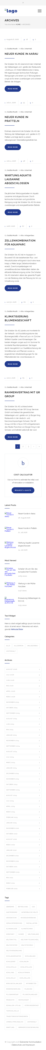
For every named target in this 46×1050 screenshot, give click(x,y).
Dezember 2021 (23, 856)
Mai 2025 (23, 729)
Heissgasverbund (28, 918)
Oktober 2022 (23, 834)
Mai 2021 (23, 877)
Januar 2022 (23, 850)
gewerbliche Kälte (29, 912)
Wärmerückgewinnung (28, 1027)
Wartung (10, 1027)
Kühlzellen (25, 978)
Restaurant (24, 1000)
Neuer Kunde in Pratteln (27, 528)
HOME (18, 24)
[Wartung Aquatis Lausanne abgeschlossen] (10, 546)
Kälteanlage (33, 934)
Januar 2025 (23, 735)
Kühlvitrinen (24, 972)
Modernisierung (13, 989)
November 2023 (23, 779)
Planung (28, 989)
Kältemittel (11, 939)
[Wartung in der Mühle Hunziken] (10, 587)
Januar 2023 (23, 823)
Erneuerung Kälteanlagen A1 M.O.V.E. (29, 599)
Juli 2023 (23, 801)
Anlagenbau (29, 235)
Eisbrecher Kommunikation (30, 1042)
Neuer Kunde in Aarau (21, 53)
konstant (10, 934)
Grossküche (11, 918)
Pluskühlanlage (30, 994)
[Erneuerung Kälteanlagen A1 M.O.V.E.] (10, 602)
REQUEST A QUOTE (23, 490)
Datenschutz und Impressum (23, 1045)
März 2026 (23, 697)
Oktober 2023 (23, 784)
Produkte (10, 1000)
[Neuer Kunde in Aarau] (10, 517)
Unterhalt (28, 49)
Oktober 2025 (23, 708)
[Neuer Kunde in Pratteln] (10, 532)
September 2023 (23, 790)
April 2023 (23, 806)
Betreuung (23, 907)
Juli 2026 (23, 675)
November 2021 (23, 861)
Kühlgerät (11, 961)
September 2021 (23, 872)
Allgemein (18, 646)
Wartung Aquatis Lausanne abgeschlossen (18, 179)
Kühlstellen (26, 967)
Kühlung (10, 972)
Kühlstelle (11, 967)
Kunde (21, 934)
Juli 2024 (23, 757)
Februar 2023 (23, 817)
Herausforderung (14, 923)
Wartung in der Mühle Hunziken (26, 585)
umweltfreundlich (14, 1022)
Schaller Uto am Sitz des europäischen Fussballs (28, 570)
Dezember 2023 (23, 773)
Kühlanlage (30, 956)
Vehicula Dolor (17, 629)
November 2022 (23, 828)
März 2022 (23, 845)
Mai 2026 (23, 686)
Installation (31, 923)
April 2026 (23, 691)
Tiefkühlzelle (12, 1011)
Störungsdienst (32, 1005)
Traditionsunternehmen (17, 1016)
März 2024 (23, 762)
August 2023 (23, 795)
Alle (22, 49)
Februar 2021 (23, 888)
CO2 (33, 907)
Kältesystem (11, 945)
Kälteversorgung (14, 950)
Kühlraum (24, 961)
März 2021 (23, 883)
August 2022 (23, 839)
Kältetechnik (27, 945)
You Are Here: (10, 24)
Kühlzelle (11, 978)
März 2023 (23, 812)
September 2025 (23, 713)
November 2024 (23, 740)
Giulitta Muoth (12, 49)
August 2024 (23, 751)
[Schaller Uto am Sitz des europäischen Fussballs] (10, 572)
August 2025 (23, 718)
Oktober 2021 (23, 867)
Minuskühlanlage (14, 983)
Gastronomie (11, 912)
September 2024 (23, 746)
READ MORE (13, 89)
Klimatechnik (27, 929)
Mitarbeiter (31, 983)
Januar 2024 (23, 768)
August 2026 (23, 669)
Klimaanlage (11, 929)
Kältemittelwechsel (30, 939)
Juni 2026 (23, 680)
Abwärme (10, 907)
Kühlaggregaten (13, 956)
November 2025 (23, 702)
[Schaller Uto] (21, 11)
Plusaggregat (12, 994)
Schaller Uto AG (13, 1005)
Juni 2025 (23, 724)
